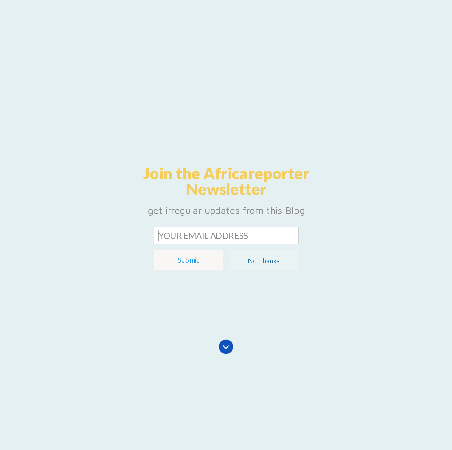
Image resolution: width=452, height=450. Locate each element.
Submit (188, 260)
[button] (226, 181)
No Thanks (263, 260)
